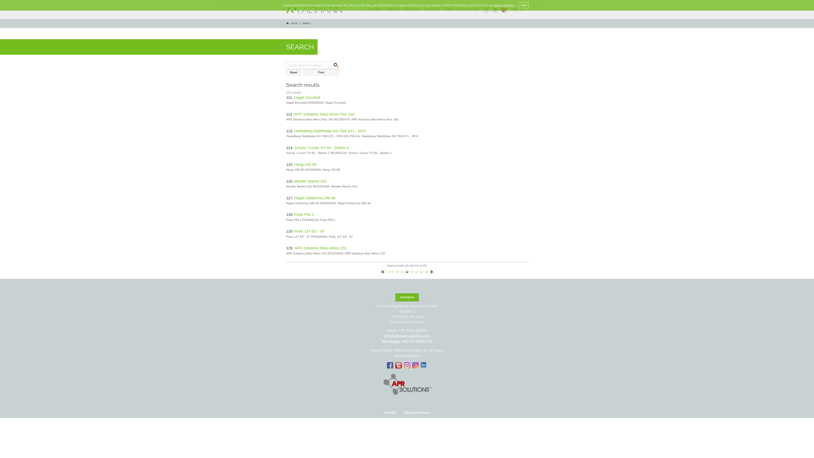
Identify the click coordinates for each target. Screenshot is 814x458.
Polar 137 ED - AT (309, 231)
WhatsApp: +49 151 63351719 (407, 341)
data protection (504, 5)
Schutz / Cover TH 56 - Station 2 (321, 148)
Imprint (390, 412)
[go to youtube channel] (398, 365)
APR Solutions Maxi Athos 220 (320, 248)
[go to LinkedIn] (424, 365)
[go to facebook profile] (390, 365)
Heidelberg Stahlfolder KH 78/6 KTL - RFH (330, 131)
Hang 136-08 (305, 164)
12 (407, 272)
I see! (523, 5)
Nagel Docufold (307, 97)
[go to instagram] (407, 365)
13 (411, 272)
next (431, 270)
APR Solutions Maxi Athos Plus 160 (324, 114)
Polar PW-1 (304, 214)
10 (397, 272)
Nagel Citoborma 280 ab (315, 198)
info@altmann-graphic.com (407, 336)
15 (421, 272)
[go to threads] (415, 365)
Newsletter (407, 297)
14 (416, 272)
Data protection (417, 412)
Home (294, 23)
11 (402, 272)
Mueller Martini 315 (310, 181)
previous (382, 272)
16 (426, 272)
